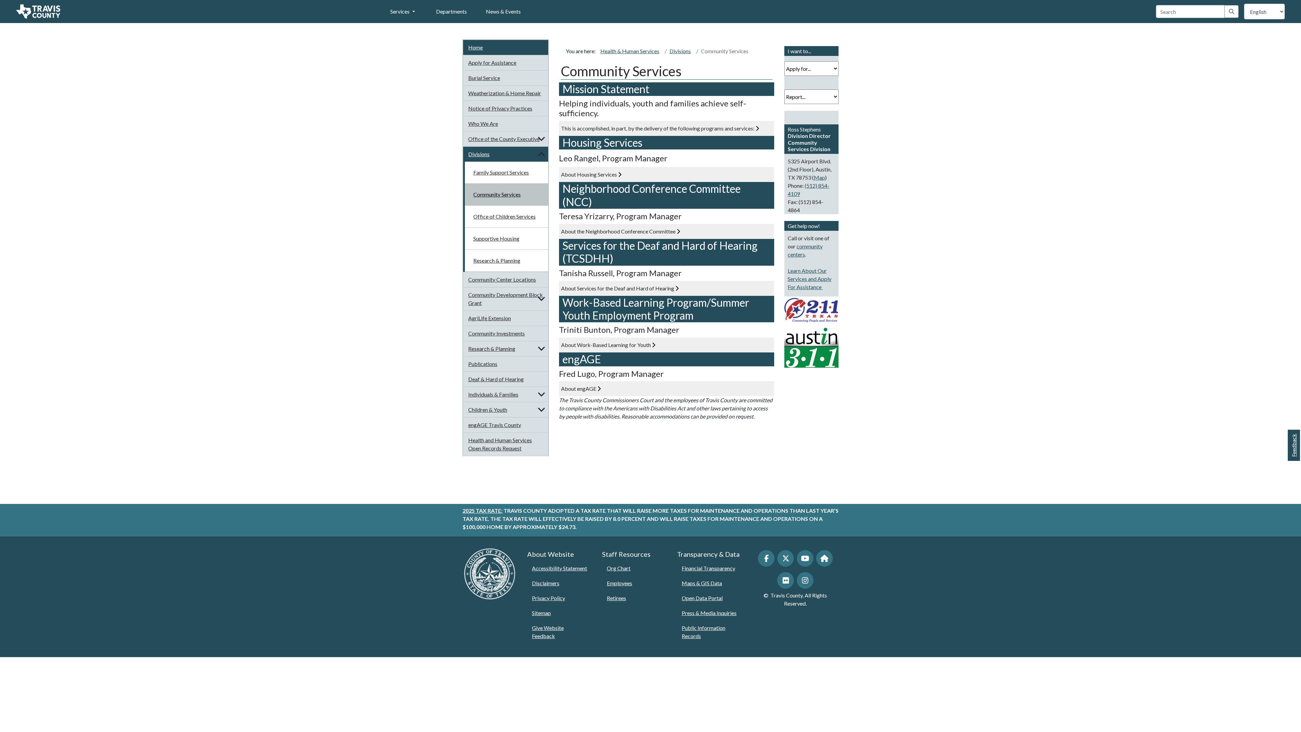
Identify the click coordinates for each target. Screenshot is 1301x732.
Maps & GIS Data (702, 583)
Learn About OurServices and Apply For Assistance (809, 278)
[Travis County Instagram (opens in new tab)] (805, 580)
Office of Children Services (504, 216)
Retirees (616, 598)
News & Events (503, 11)
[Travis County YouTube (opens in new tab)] (805, 558)
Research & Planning (496, 260)
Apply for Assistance (492, 62)
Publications (482, 364)
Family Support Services (501, 172)
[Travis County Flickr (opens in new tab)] (785, 580)
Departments (451, 11)
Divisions (479, 154)
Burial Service (484, 78)
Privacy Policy (548, 598)
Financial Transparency (708, 568)
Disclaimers (545, 583)
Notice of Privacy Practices (500, 108)
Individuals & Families (493, 394)
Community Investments (496, 333)
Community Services (497, 194)
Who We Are (483, 123)
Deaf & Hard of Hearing (496, 379)
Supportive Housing (496, 238)
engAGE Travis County (494, 425)
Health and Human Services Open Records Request (500, 444)
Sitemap (541, 613)
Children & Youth (487, 409)
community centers (805, 250)
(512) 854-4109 (808, 189)
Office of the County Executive (504, 139)
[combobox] (1190, 11)
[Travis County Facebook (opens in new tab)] (766, 558)
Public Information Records (703, 632)
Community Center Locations (502, 279)
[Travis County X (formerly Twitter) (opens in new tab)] (785, 558)
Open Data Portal (702, 598)
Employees (619, 583)
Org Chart (619, 568)
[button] (541, 138)
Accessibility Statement (559, 568)
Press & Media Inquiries (709, 613)
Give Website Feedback (548, 632)
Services (400, 11)
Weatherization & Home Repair (504, 93)
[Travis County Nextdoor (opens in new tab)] (824, 558)
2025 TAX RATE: (482, 510)
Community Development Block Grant (505, 298)
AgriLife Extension (489, 318)
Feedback (1293, 445)
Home (475, 47)
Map (819, 177)
